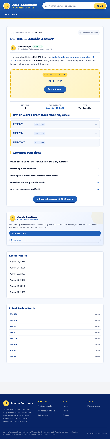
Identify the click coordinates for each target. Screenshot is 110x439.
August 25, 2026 (17, 262)
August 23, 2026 (17, 274)
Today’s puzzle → (18, 233)
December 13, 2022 (24, 32)
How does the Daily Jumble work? (27, 182)
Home (65, 406)
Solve (100, 6)
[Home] (11, 32)
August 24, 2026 (17, 268)
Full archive (43, 415)
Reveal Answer (55, 89)
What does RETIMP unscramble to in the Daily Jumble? (39, 161)
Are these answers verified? (25, 189)
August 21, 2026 (17, 286)
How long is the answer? (23, 168)
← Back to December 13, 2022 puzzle (55, 199)
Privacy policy (93, 406)
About (15, 14)
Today (6, 14)
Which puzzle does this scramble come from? (34, 175)
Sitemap (66, 415)
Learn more (16, 240)
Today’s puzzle (45, 406)
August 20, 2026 (17, 292)
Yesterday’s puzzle (46, 411)
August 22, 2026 (17, 280)
